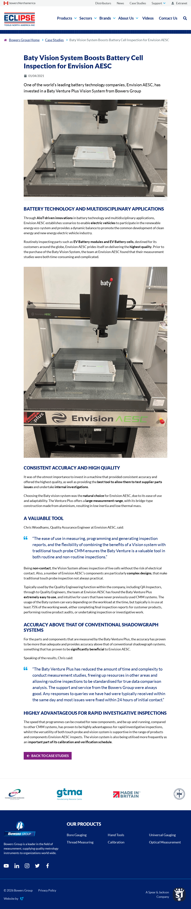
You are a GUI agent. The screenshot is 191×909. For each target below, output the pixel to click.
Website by (11, 899)
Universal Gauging (162, 835)
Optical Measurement (165, 842)
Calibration (116, 842)
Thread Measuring (80, 842)
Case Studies (54, 40)
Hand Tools (116, 835)
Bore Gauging (77, 835)
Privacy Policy (47, 890)
